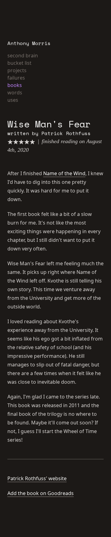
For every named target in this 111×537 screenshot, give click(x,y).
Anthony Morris (29, 43)
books (14, 85)
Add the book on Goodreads (40, 493)
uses (12, 100)
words (14, 92)
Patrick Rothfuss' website (37, 478)
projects (17, 70)
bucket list (19, 63)
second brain (22, 55)
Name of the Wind (64, 173)
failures (16, 77)
